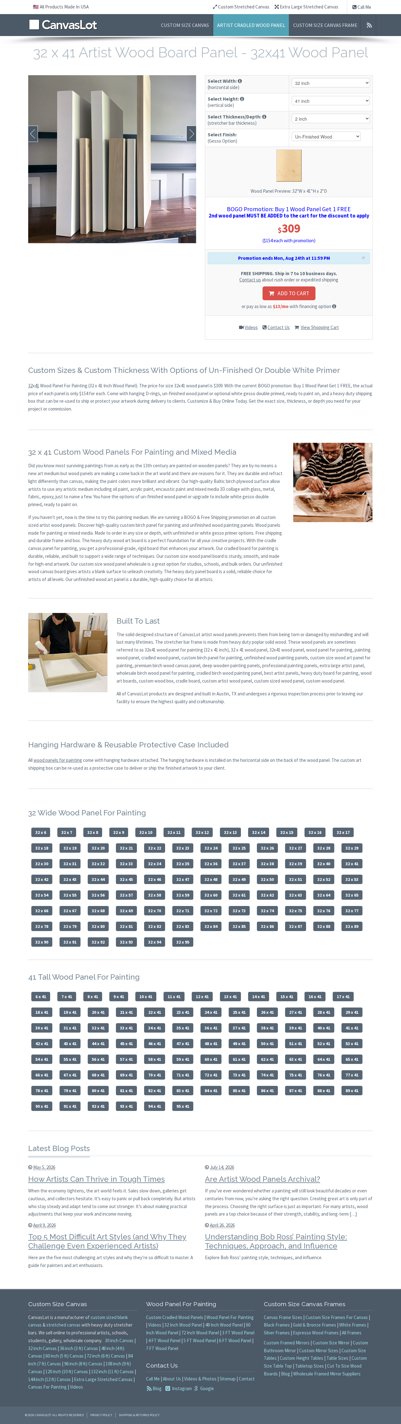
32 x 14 (258, 832)
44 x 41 (98, 1043)
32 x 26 (267, 848)
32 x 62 (267, 895)
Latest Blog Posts (59, 1148)
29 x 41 (352, 1012)
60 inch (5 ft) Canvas (64, 1356)
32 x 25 (239, 848)
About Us (172, 1379)
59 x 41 (182, 1059)
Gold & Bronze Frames (314, 1325)
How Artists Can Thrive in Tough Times (96, 1179)
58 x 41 (154, 1059)
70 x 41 (154, 1075)
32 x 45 (126, 879)
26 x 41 (267, 1012)
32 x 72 (211, 911)
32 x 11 (174, 832)
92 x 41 (98, 1106)
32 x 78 (41, 926)
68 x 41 (98, 1075)
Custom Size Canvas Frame (325, 25)
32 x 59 (182, 895)
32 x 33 (126, 863)
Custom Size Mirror (331, 1343)
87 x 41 (295, 1090)
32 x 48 (211, 879)
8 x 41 (92, 996)
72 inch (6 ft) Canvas (106, 1356)
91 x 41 (70, 1106)
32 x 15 (286, 832)
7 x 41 (66, 996)
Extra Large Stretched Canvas (308, 7)
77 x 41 (352, 1075)
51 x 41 (295, 1043)
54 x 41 (41, 1059)
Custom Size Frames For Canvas (336, 1317)
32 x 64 (323, 895)
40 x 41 (323, 1028)
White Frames (352, 1325)
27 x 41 (295, 1012)
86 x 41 (267, 1090)
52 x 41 (323, 1043)
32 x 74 (267, 911)
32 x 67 (70, 911)
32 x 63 (295, 895)
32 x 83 (182, 926)
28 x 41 (323, 1012)
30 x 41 (41, 1028)
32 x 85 (239, 926)
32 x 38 (267, 863)
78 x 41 (41, 1090)
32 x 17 (343, 832)
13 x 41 (230, 996)
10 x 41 (145, 996)
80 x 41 (98, 1090)
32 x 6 (40, 832)
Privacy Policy (101, 1415)
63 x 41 (295, 1059)
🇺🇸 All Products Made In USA (61, 7)
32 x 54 (41, 895)
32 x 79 (70, 926)
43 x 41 (70, 1043)
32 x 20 (98, 848)
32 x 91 (70, 942)
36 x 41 (211, 1028)
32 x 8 (92, 832)
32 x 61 (239, 895)
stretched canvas (63, 1325)
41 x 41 (352, 1028)
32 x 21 (126, 848)
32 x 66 (41, 911)
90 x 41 (41, 1106)
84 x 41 (211, 1090)
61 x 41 (239, 1059)
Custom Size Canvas (185, 25)
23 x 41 (182, 1012)
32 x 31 (70, 863)
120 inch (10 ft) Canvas (66, 1371)
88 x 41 (323, 1090)
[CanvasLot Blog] (369, 25)
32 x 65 (352, 895)
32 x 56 (98, 895)
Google (206, 1388)
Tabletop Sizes (309, 1366)
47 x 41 (182, 1043)
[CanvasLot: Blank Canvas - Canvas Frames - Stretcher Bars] (63, 24)
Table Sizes (337, 1358)
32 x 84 (211, 926)
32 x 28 (323, 848)
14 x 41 (258, 996)
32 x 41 (352, 863)
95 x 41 (182, 1106)
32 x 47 (182, 879)
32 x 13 (230, 832)
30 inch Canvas (119, 1340)
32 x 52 (323, 879)
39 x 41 (295, 1028)
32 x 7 (66, 832)
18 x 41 (41, 1012)
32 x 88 (323, 926)
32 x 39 (295, 863)
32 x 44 (98, 879)
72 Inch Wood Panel (200, 1333)
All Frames (352, 1333)
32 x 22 (154, 848)
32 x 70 (154, 911)
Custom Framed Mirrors (287, 1343)
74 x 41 (267, 1075)
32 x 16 (315, 832)
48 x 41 (211, 1043)
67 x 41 (70, 1075)
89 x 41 (352, 1090)
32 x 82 (154, 926)
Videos (251, 327)
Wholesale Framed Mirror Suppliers (327, 1374)
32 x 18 (41, 848)
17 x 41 (343, 996)
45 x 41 (126, 1043)
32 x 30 (41, 863)
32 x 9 (118, 832)
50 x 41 (267, 1043)
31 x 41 (70, 1028)
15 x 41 (286, 996)
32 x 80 (98, 926)
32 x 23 (182, 848)
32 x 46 (154, 879)
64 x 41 (323, 1059)
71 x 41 (182, 1075)
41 (37, 386)
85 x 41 (239, 1090)
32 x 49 (239, 879)
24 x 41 (211, 1012)
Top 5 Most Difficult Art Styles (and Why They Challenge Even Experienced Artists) (107, 1241)
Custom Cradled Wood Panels (174, 1317)
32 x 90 (41, 942)
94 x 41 (154, 1106)
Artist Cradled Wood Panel (251, 25)
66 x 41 (41, 1075)
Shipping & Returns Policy (139, 1415)
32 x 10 (145, 832)
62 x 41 (267, 1059)
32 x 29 (352, 848)
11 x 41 (174, 996)
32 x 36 (211, 863)
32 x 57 (126, 895)
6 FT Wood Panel (235, 1340)
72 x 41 (211, 1075)
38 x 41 (267, 1028)
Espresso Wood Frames (316, 1333)
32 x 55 (70, 895)
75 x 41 (295, 1075)
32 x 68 (98, 911)
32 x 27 (295, 848)
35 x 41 (182, 1028)
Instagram (181, 1388)
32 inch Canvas (42, 1348)
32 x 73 (239, 911)
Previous (33, 134)
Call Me (364, 7)
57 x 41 (126, 1059)
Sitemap (228, 1379)
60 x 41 (211, 1059)
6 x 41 (40, 996)
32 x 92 (98, 942)
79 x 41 (70, 1090)
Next (191, 134)
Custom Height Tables (301, 1358)
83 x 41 (182, 1090)
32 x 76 (323, 911)
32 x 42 (41, 879)
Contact (247, 1379)
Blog (157, 1388)
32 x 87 (295, 926)
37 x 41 (239, 1028)
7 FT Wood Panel (162, 1348)
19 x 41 (70, 1012)
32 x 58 (154, 895)
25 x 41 (239, 1012)
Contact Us (279, 327)
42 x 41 (41, 1043)
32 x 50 (267, 879)
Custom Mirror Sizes (318, 1350)
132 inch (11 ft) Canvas (112, 1371)
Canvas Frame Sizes (283, 1317)
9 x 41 (118, 996)
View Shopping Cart (320, 327)
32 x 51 (295, 879)
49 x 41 (239, 1043)
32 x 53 (352, 879)
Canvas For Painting (47, 1387)
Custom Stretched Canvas (243, 7)
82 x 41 (154, 1090)
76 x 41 (323, 1075)
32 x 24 (211, 848)
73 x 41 (239, 1075)
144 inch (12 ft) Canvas (49, 1379)
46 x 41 (154, 1043)
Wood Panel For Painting (230, 1317)
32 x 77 (352, 911)
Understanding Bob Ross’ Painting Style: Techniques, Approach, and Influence (276, 1241)
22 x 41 (154, 1012)
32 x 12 (202, 832)
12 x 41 (202, 996)
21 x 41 (126, 1012)
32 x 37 (239, 863)
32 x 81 (126, 926)
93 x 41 (126, 1106)
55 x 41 (70, 1059)
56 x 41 (98, 1059)
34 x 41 (154, 1028)
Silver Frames (277, 1333)
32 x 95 (182, 942)
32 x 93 (126, 942)
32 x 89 (352, 926)
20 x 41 (98, 1012)
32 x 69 (126, 911)
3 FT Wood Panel (238, 1333)
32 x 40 (323, 863)
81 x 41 (126, 1090)
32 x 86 (267, 926)
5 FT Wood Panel (200, 1340)
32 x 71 (182, 911)
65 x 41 (352, 1059)
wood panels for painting (58, 760)
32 (30, 386)
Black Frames (277, 1325)
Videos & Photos (200, 1379)
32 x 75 (295, 911)
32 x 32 (98, 863)
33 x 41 (126, 1028)
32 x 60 (211, 895)
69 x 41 (126, 1075)
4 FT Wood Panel (164, 1340)
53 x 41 (352, 1043)
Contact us (250, 280)
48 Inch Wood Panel (224, 1325)
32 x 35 (182, 863)
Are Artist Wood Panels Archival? (262, 1179)
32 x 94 (154, 942)
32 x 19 (70, 848)
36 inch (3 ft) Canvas (79, 1348)
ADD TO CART (291, 293)
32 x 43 (70, 879)
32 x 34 (154, 863)
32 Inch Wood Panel (183, 1325)
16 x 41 (315, 996)
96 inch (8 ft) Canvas (83, 1364)
